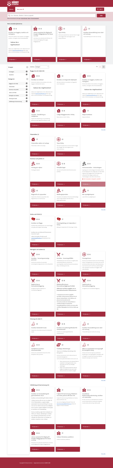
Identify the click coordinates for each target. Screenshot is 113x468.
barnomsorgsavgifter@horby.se (64, 404)
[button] (27, 67)
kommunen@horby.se (18, 50)
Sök (101, 15)
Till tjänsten (12, 59)
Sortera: (32, 67)
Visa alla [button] (103, 130)
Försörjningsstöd (35, 18)
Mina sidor (19, 9)
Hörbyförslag (24, 18)
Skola (29, 18)
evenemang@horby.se (36, 238)
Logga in (100, 9)
